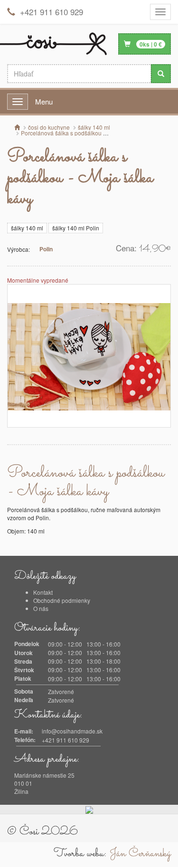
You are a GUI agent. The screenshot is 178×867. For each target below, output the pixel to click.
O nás (40, 608)
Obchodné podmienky (61, 600)
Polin (46, 249)
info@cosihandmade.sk (72, 731)
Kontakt (43, 592)
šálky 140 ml (27, 228)
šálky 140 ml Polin (75, 228)
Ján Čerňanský (140, 853)
